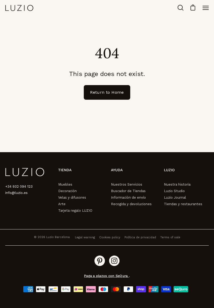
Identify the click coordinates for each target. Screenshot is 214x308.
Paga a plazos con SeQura (106, 276)
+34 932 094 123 (19, 186)
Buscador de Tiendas (128, 191)
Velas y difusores (72, 197)
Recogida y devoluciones (131, 204)
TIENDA (65, 170)
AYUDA (117, 170)
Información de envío (128, 197)
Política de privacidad (140, 237)
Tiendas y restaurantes (183, 204)
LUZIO (169, 170)
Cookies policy (109, 237)
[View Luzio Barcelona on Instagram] (114, 261)
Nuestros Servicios (126, 184)
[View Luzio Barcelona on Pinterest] (99, 261)
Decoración (67, 191)
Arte (62, 204)
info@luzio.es (16, 193)
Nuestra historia (177, 184)
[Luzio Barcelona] (19, 8)
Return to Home (107, 92)
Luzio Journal (175, 197)
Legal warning (85, 237)
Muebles (65, 184)
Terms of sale (170, 237)
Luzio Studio (174, 191)
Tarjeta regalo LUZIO (75, 210)
